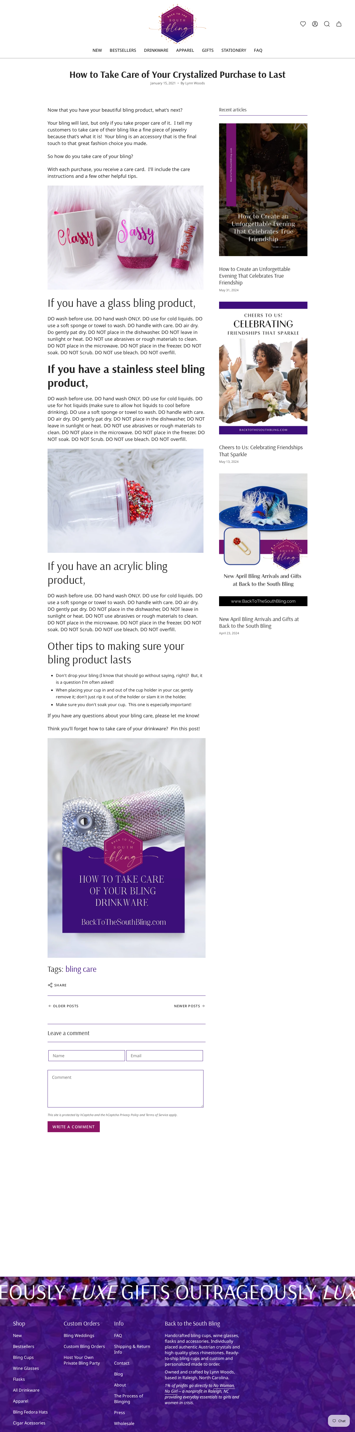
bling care (80, 969)
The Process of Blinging (128, 1398)
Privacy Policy (129, 1115)
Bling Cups (23, 1357)
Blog (118, 1374)
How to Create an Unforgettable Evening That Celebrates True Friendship (254, 275)
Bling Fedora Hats (30, 1412)
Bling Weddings (79, 1335)
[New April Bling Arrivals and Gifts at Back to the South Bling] (263, 539)
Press (119, 1412)
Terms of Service (157, 1115)
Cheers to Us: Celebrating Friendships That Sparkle (261, 450)
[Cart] (339, 24)
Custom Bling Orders (84, 1346)
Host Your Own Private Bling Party (82, 1360)
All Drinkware (26, 1390)
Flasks (19, 1379)
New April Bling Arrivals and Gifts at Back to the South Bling (259, 622)
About (120, 1385)
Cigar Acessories (29, 1423)
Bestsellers (23, 1346)
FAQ (118, 1335)
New (17, 1335)
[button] (156, 50)
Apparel (20, 1401)
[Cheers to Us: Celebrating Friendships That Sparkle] (263, 368)
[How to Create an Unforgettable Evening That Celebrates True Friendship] (263, 189)
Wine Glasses (26, 1368)
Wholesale (124, 1423)
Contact (121, 1363)
